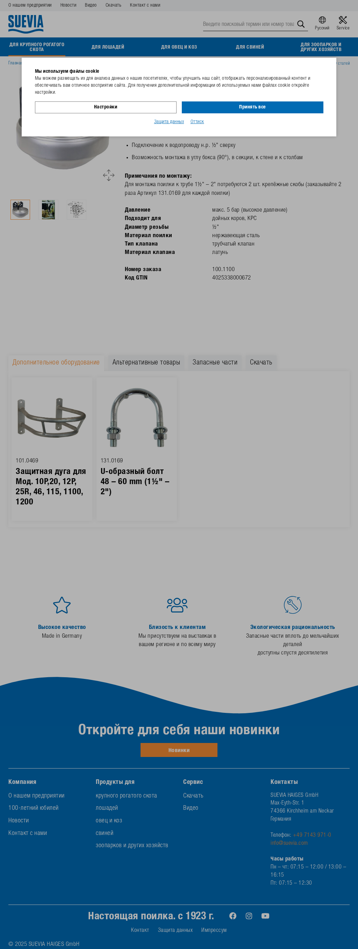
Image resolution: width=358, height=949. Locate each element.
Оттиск (197, 122)
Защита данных (169, 122)
